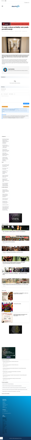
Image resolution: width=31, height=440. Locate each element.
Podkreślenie (4, 94)
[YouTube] (5, 0)
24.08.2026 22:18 (5, 366)
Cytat (6, 94)
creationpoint (16, 438)
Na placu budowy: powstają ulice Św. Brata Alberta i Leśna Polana (12, 371)
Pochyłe (3, 94)
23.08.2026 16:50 (5, 373)
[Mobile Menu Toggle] (2, 6)
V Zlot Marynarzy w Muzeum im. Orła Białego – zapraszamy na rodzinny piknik (15, 274)
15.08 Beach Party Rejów (17, 303)
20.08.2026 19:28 (5, 376)
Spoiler (14, 94)
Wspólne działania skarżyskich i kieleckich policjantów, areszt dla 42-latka (15, 284)
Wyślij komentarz (26, 103)
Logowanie (27, 2)
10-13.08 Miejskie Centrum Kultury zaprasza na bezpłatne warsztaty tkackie (21, 293)
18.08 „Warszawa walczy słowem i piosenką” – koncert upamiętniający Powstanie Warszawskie (21, 315)
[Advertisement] (15, 14)
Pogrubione (1, 94)
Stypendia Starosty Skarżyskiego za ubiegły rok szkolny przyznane (12, 378)
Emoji (7, 94)
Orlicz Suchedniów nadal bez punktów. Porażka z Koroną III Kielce (14, 231)
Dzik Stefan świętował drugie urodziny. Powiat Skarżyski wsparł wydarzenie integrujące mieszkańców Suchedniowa (14, 263)
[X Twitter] (4, 0)
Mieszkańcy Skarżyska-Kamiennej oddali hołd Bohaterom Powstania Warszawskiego (14, 368)
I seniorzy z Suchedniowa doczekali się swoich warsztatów (13, 252)
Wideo (12, 94)
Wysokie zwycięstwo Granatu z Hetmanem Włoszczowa (10, 361)
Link (9, 94)
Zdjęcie (11, 94)
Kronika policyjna (7, 31)
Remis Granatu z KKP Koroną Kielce (9, 241)
